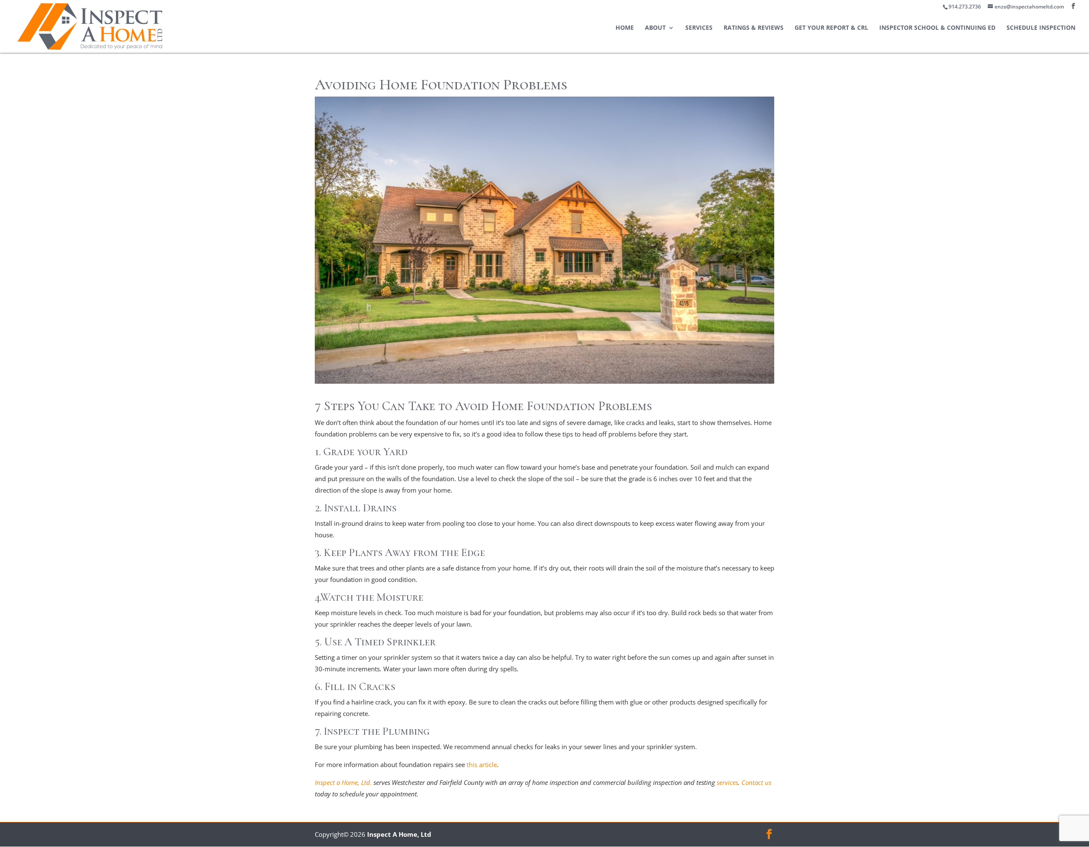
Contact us (756, 782)
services (727, 782)
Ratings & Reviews (754, 28)
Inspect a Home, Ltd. (343, 782)
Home (625, 28)
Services (699, 28)
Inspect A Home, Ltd (399, 834)
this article (482, 764)
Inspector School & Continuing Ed (937, 28)
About (655, 28)
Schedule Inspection (1040, 28)
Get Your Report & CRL (831, 28)
